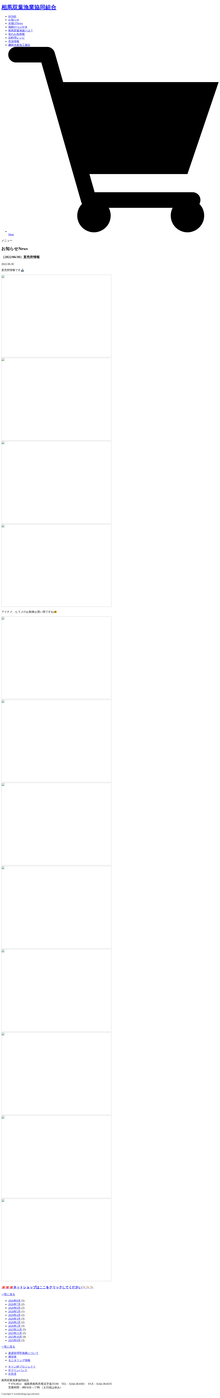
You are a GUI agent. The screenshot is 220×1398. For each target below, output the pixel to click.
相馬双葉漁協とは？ (20, 30)
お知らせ (13, 19)
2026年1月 (14, 1325)
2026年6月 (14, 1307)
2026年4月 (14, 1315)
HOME (12, 16)
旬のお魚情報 (16, 34)
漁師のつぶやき (18, 26)
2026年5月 (14, 1311)
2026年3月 (14, 1318)
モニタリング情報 (19, 1360)
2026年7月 (14, 1304)
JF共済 (12, 1373)
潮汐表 (12, 1356)
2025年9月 (14, 1340)
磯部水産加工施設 (19, 44)
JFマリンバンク (17, 1370)
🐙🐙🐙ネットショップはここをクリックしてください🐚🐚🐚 (47, 1287)
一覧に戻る (8, 1294)
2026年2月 (14, 1322)
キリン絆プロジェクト (22, 1366)
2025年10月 (15, 1336)
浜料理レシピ (16, 37)
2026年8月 (14, 1300)
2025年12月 (15, 1329)
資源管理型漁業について (23, 1353)
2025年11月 (15, 1333)
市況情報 (13, 41)
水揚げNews (15, 23)
